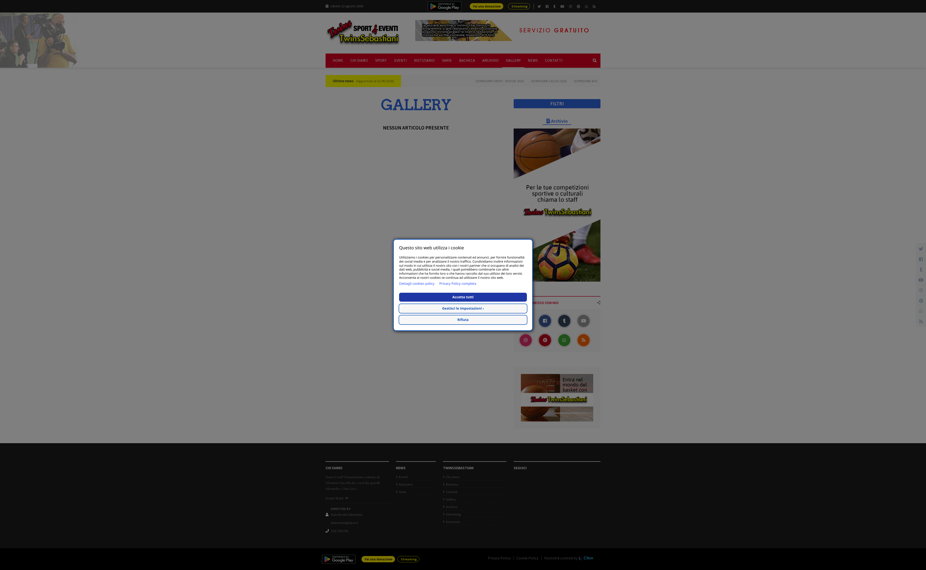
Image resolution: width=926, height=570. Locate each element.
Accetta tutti (463, 297)
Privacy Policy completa (457, 283)
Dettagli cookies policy (417, 283)
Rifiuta (463, 320)
